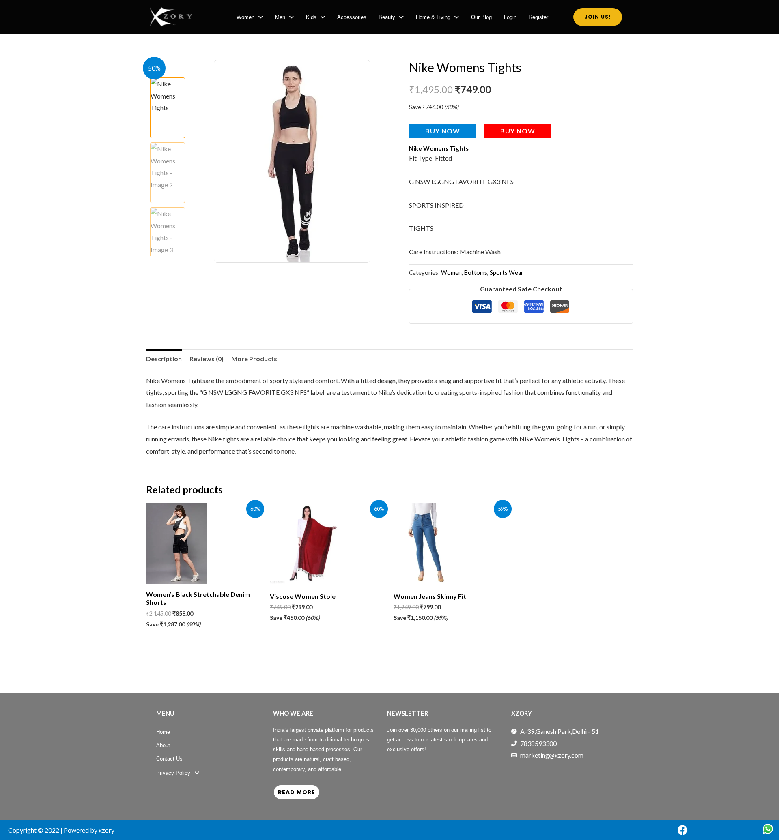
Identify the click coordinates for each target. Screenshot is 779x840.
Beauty (387, 17)
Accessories (351, 17)
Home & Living (433, 17)
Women (245, 17)
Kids (311, 17)
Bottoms (475, 272)
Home (163, 732)
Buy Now (442, 131)
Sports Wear (506, 272)
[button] (249, 17)
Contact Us (169, 759)
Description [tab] (164, 358)
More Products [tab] (254, 358)
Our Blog (481, 17)
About (163, 745)
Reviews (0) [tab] (206, 358)
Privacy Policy (173, 773)
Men (280, 17)
